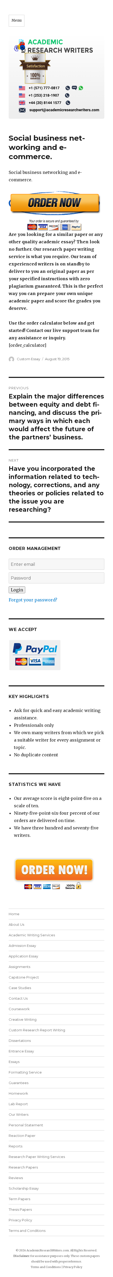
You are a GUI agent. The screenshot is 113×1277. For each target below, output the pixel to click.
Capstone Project (24, 977)
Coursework (19, 1009)
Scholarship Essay (25, 1188)
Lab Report (18, 1104)
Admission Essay (22, 945)
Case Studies (20, 988)
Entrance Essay (21, 1051)
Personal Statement (26, 1125)
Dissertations (20, 1040)
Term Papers (19, 1199)
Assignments (19, 967)
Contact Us (18, 998)
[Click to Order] (56, 211)
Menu (17, 20)
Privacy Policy (20, 1220)
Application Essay (23, 956)
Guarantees (18, 1083)
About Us (16, 924)
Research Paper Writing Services (37, 1157)
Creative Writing (23, 1019)
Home (14, 914)
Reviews (16, 1178)
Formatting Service (25, 1072)
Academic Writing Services (32, 935)
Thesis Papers (20, 1209)
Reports (15, 1146)
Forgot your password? (33, 599)
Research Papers (23, 1167)
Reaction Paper (22, 1135)
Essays (14, 1062)
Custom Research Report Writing (37, 1030)
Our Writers (18, 1114)
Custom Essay (28, 359)
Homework (18, 1093)
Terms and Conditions (27, 1230)
